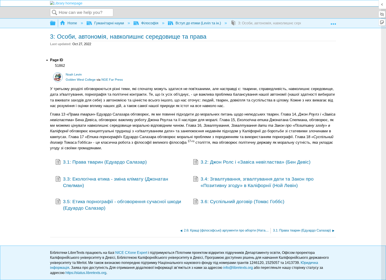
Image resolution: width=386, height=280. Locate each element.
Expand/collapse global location (333, 22)
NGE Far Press (112, 79)
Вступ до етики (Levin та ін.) (198, 23)
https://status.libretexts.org (85, 273)
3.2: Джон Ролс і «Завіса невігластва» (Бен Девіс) (255, 161)
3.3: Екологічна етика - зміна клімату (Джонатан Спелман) (115, 182)
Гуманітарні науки (109, 23)
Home (72, 23)
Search (54, 13)
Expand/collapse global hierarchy (55, 23)
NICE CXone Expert (131, 253)
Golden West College (81, 79)
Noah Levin (74, 74)
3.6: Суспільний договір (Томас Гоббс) (242, 201)
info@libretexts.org (238, 267)
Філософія (149, 23)
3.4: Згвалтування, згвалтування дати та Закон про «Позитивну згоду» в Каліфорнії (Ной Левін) (257, 182)
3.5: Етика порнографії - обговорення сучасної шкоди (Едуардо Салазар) (122, 205)
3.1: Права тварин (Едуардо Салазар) (105, 161)
